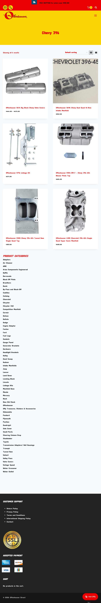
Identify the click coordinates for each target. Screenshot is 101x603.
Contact (10, 522)
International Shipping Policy (19, 518)
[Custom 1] (5, 7)
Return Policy (12, 508)
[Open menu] (95, 15)
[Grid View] (91, 52)
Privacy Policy (12, 512)
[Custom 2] (10, 7)
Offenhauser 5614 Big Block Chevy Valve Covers (25, 107)
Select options (12, 118)
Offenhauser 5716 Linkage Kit (18, 173)
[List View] (96, 52)
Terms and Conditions (16, 515)
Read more (10, 184)
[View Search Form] (96, 7)
